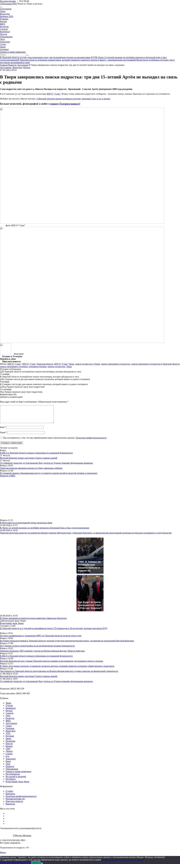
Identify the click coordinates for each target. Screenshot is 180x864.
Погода (3, 34)
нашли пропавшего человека (14, 366)
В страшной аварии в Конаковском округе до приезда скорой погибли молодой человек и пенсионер (48, 473)
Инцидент (5, 14)
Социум (4, 29)
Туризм (9, 705)
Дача (8, 764)
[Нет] (42, 863)
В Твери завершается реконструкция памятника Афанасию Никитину (33, 618)
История (10, 736)
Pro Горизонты (13, 774)
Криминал (5, 31)
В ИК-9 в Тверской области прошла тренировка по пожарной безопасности (36, 453)
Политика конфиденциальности (91, 438)
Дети (2, 39)
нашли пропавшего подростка (115, 364)
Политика (10, 741)
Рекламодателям (8, 1)
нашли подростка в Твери (87, 364)
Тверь (2, 11)
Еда (7, 756)
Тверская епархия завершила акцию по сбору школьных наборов (31, 468)
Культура (4, 26)
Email (3, 432)
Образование (6, 36)
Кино (8, 761)
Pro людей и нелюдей (16, 776)
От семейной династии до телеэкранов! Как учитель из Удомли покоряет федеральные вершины (46, 463)
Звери (3, 47)
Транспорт (5, 42)
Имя (3, 427)
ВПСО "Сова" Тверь (64, 364)
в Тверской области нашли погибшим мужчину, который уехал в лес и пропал (73, 98)
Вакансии (10, 804)
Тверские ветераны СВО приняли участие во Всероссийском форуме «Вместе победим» (42, 651)
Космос (9, 746)
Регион (3, 21)
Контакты (10, 793)
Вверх (3, 852)
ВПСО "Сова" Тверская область (37, 364)
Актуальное (5, 9)
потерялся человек (38, 366)
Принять (36, 862)
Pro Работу (11, 779)
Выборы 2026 (6, 16)
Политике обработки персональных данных (123, 860)
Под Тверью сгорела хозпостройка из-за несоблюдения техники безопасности (37, 646)
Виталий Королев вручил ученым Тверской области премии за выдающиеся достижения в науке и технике (51, 661)
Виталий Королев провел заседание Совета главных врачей (28, 458)
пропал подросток (56, 366)
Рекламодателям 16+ (15, 799)
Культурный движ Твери (17, 781)
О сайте (9, 791)
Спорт (3, 44)
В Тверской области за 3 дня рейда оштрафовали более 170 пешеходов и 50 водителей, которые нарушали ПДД (53, 628)
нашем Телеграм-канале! (65, 103)
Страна (9, 753)
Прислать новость (14, 801)
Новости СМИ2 (7, 475)
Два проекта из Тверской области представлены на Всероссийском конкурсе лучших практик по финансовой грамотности (59, 671)
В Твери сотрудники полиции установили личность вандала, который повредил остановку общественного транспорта (57, 666)
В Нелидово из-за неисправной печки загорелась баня (26, 522)
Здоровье (4, 49)
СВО (8, 748)
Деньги (9, 751)
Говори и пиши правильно (13, 52)
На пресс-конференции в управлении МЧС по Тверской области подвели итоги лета (40, 635)
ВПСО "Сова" (54, 94)
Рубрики (4, 19)
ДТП (8, 733)
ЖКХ (2, 24)
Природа (10, 766)
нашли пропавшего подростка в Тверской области (155, 364)
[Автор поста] (5, 354)
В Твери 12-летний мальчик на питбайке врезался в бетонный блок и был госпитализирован (44, 528)
